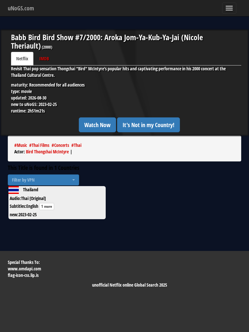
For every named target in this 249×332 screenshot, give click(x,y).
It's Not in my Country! (148, 125)
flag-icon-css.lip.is (23, 275)
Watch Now (97, 125)
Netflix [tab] (22, 58)
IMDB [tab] (44, 58)
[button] (43, 179)
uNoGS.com (21, 8)
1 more (46, 206)
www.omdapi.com (24, 269)
